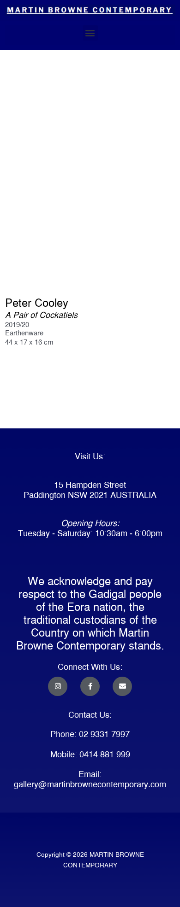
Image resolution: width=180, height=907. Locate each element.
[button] (90, 33)
